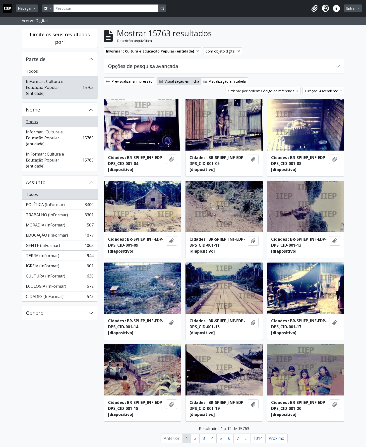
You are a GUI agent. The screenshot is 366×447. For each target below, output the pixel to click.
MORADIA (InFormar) (60, 226)
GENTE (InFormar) (60, 247)
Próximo (276, 438)
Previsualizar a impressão (132, 81)
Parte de (36, 59)
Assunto (36, 182)
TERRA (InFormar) (60, 257)
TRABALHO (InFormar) (60, 216)
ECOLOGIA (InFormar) (60, 287)
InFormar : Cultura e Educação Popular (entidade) (60, 87)
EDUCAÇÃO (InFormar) (60, 236)
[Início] (9, 8)
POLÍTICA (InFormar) (60, 206)
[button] (314, 8)
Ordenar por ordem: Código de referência (262, 91)
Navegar (25, 8)
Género (35, 312)
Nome (33, 109)
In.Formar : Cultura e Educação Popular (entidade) (60, 160)
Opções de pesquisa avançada (143, 66)
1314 (257, 438)
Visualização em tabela (227, 81)
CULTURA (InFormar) (60, 277)
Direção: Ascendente (322, 91)
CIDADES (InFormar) (60, 297)
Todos (32, 71)
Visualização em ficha (181, 81)
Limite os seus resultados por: (60, 38)
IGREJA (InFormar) (60, 267)
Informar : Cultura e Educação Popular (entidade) (60, 138)
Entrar (351, 8)
